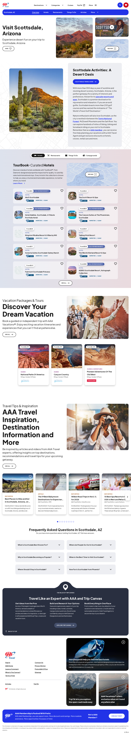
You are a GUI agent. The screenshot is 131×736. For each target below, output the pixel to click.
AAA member (96, 130)
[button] (57, 521)
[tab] (38, 155)
